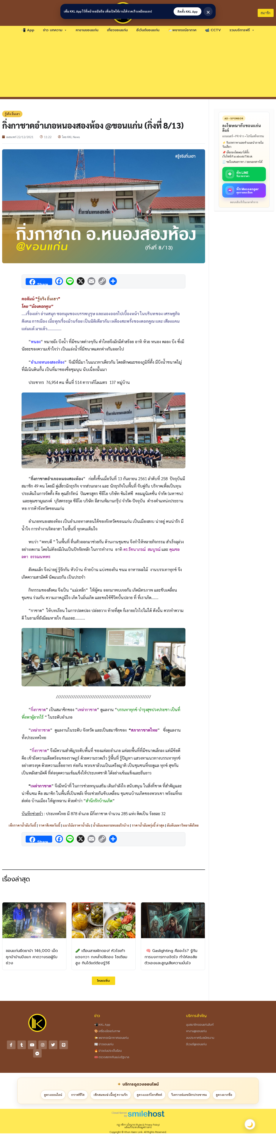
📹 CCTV (213, 30)
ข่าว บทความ (52, 30)
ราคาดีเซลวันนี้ (49, 825)
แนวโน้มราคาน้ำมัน (76, 825)
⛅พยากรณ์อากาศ (182, 30)
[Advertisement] (138, 67)
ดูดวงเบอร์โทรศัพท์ (149, 1095)
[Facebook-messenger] (37, 1053)
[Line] (63, 1045)
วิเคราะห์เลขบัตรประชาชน (189, 1095)
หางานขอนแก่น (87, 30)
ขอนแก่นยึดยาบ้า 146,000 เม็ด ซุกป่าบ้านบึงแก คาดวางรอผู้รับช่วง (32, 957)
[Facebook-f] (11, 1045)
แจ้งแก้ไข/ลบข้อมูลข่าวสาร (138, 1127)
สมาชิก (265, 13)
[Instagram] (42, 1045)
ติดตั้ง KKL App (187, 11)
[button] (103, 981)
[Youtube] (32, 1045)
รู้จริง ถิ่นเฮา (12, 114)
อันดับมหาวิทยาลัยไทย (183, 825)
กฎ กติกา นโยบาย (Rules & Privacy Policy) (138, 1124)
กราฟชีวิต (78, 1095)
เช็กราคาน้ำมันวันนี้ (22, 825)
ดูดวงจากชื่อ (224, 1095)
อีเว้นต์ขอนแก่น (147, 30)
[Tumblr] (21, 1045)
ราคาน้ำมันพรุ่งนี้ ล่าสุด (148, 825)
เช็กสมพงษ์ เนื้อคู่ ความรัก (111, 1095)
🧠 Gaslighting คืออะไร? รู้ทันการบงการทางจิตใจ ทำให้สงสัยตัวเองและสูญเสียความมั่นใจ (170, 957)
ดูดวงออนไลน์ (53, 1095)
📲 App (27, 30)
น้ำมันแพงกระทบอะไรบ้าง (111, 825)
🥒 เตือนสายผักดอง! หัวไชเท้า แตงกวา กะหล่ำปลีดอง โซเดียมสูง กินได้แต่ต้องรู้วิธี (101, 957)
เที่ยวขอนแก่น (117, 30)
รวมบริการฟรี (239, 30)
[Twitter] (53, 1045)
